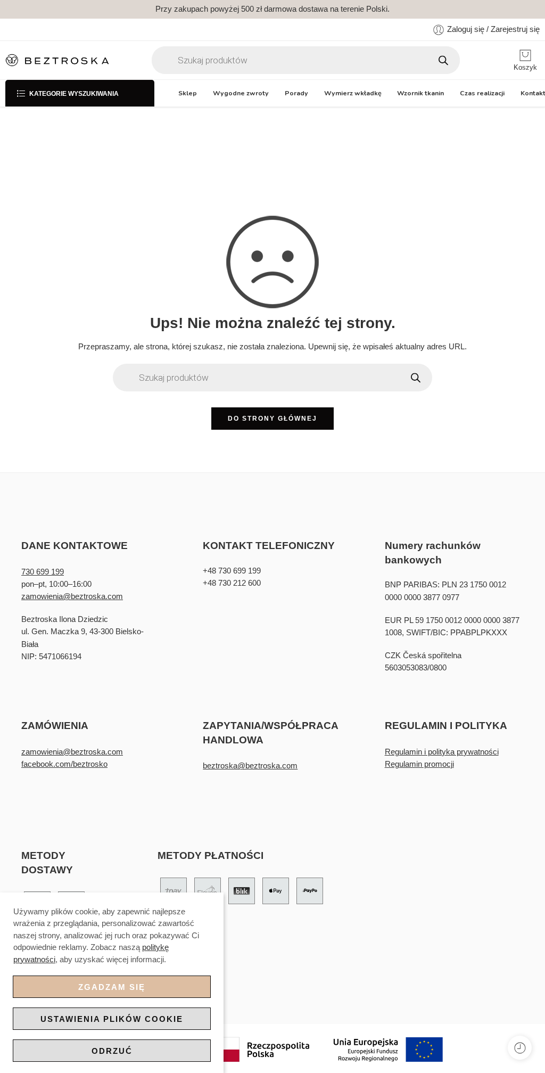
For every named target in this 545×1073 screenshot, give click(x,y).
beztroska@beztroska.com (250, 765)
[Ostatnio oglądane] (520, 1048)
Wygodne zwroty (241, 92)
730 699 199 (42, 572)
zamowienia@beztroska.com (72, 596)
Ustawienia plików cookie (111, 1018)
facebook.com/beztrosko (64, 764)
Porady (296, 92)
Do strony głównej (272, 418)
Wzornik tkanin (420, 92)
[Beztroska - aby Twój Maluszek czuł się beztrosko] (57, 60)
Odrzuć (112, 1050)
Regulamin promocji (419, 764)
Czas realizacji (482, 92)
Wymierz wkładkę (353, 92)
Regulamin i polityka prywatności (442, 752)
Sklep (187, 92)
